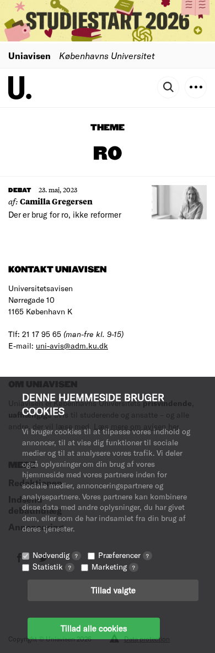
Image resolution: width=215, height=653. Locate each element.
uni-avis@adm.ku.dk (72, 345)
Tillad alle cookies (94, 628)
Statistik (52, 566)
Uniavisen (29, 55)
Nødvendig (55, 555)
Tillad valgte (113, 590)
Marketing (113, 566)
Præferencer (123, 555)
